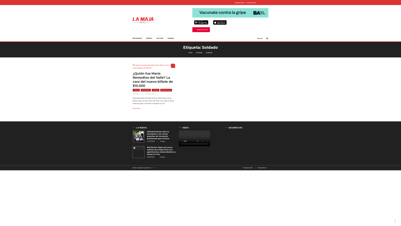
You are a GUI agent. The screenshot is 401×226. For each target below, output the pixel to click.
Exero (153, 168)
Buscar (260, 38)
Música (149, 38)
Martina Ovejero (150, 94)
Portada (155, 90)
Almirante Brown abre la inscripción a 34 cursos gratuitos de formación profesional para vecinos (158, 135)
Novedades (146, 90)
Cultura (159, 38)
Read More (136, 108)
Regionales (137, 38)
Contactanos (251, 3)
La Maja (162, 141)
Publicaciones (166, 90)
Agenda (171, 38)
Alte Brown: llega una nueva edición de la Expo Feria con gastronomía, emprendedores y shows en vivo (161, 150)
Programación (240, 3)
